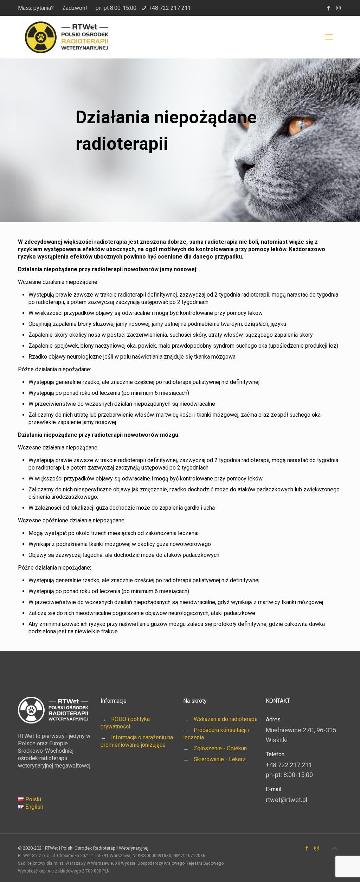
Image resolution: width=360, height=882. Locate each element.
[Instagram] (338, 8)
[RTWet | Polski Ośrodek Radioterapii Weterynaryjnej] (66, 37)
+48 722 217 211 (170, 8)
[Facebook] (329, 8)
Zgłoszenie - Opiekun (220, 748)
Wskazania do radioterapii (225, 719)
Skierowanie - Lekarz (220, 759)
